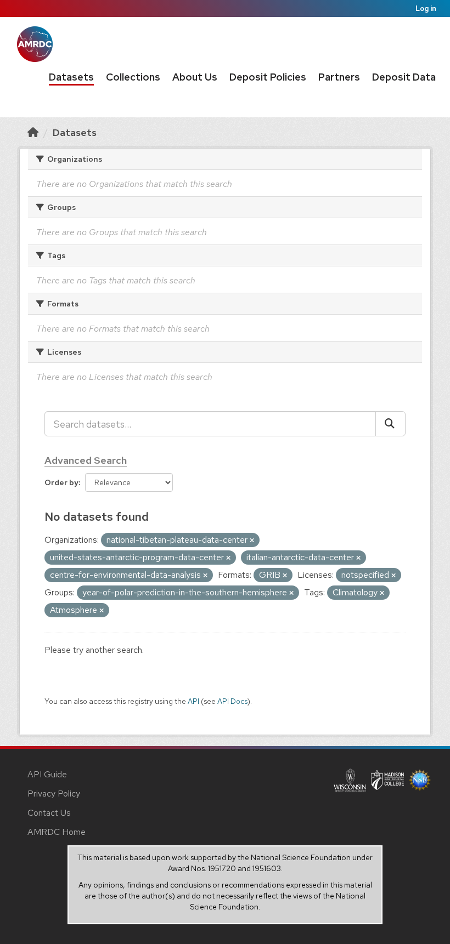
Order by (61, 482)
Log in (425, 8)
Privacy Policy (53, 793)
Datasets (71, 77)
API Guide (47, 774)
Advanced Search (85, 460)
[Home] (32, 132)
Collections (133, 77)
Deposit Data (404, 77)
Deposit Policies (267, 77)
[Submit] (390, 423)
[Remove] (252, 540)
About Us (194, 77)
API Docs (232, 701)
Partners (339, 77)
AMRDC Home (56, 832)
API (193, 701)
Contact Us (49, 812)
